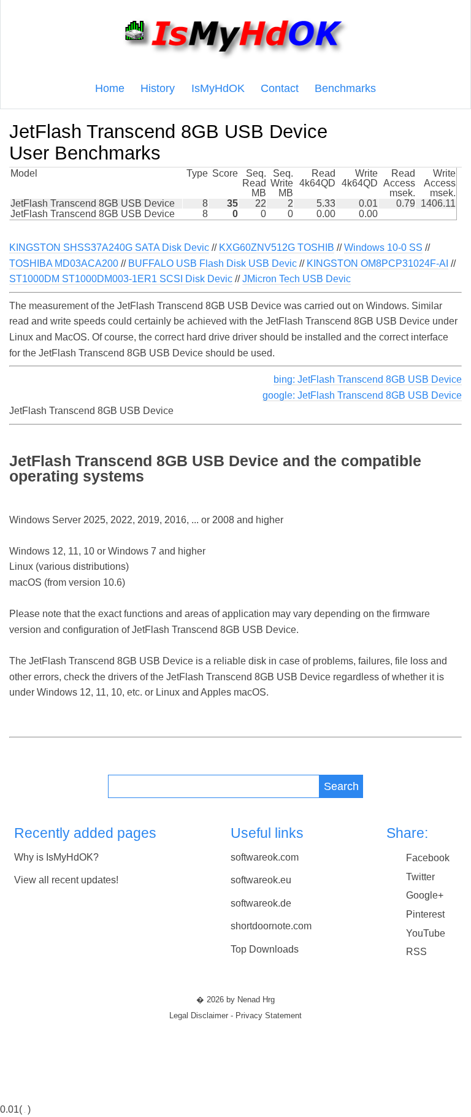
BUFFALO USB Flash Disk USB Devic (212, 263)
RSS (416, 951)
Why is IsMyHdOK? (56, 857)
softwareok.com (265, 857)
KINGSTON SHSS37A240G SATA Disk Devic (109, 247)
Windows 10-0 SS (383, 247)
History (157, 88)
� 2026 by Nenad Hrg (235, 1000)
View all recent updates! (66, 880)
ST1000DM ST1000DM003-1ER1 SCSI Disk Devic (120, 279)
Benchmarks (345, 88)
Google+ (424, 895)
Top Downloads (265, 949)
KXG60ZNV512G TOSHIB (276, 247)
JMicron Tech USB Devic (296, 279)
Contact (280, 88)
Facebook (428, 858)
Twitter (420, 877)
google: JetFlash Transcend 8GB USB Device (362, 395)
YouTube (425, 933)
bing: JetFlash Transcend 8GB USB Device (368, 379)
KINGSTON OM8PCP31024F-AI (377, 263)
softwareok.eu (261, 880)
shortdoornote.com (271, 926)
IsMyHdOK (218, 88)
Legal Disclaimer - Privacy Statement (235, 1015)
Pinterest (425, 914)
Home (109, 88)
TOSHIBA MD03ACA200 (63, 263)
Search (341, 786)
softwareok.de (261, 903)
